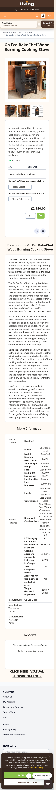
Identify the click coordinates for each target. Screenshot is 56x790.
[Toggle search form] (37, 15)
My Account (9, 701)
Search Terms (10, 712)
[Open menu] (5, 16)
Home (5, 32)
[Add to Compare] (43, 231)
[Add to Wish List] (36, 231)
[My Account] (43, 16)
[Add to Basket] (41, 216)
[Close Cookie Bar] (49, 756)
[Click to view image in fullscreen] (27, 80)
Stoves (14, 32)
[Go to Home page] (27, 3)
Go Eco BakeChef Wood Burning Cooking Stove (26, 35)
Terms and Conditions (14, 734)
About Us (7, 696)
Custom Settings (27, 782)
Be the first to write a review (30, 651)
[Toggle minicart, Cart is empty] (49, 15)
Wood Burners (25, 32)
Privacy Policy (9, 729)
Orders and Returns (13, 707)
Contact (7, 717)
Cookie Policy (37, 767)
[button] (30, 650)
